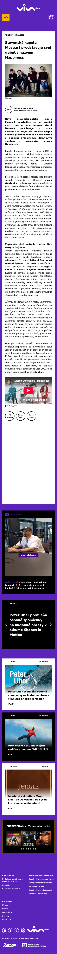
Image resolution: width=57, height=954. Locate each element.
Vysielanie (6, 920)
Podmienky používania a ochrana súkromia (12, 880)
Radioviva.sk (8, 875)
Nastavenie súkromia (11, 889)
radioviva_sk (11, 582)
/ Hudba (9, 35)
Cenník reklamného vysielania (40, 879)
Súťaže (5, 908)
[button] (21, 849)
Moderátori (7, 912)
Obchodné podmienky (37, 894)
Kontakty (6, 885)
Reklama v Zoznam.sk (37, 886)
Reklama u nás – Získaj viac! (41, 875)
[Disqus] (28, 462)
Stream (5, 905)
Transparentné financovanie (40, 882)
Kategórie (7, 901)
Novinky (5, 916)
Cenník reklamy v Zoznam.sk (40, 890)
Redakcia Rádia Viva (23, 108)
